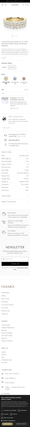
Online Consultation (9, 382)
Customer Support (6, 325)
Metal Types (4, 330)
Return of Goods (5, 298)
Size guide (26, 89)
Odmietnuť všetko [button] (21, 424)
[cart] (28, 5)
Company (4, 352)
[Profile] (23, 5)
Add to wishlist (6, 128)
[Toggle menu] (2, 5)
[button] (15, 421)
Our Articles (4, 362)
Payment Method (5, 292)
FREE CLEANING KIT (15, 117)
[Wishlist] (25, 5)
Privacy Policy (5, 308)
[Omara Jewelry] (15, 5)
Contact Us (4, 354)
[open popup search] (5, 5)
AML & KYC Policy (6, 311)
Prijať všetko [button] (7, 424)
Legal (3, 357)
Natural (4, 67)
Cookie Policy (5, 314)
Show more (4, 57)
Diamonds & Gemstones (7, 341)
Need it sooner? (21, 136)
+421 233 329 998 (13, 373)
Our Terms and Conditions (8, 305)
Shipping (4, 295)
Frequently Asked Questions (8, 327)
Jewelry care (4, 338)
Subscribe (13, 264)
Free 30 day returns (14, 140)
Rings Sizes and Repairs (7, 333)
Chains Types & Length (7, 335)
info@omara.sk (12, 378)
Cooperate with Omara (7, 360)
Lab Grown (12, 67)
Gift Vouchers (5, 302)
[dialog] (15, 411)
